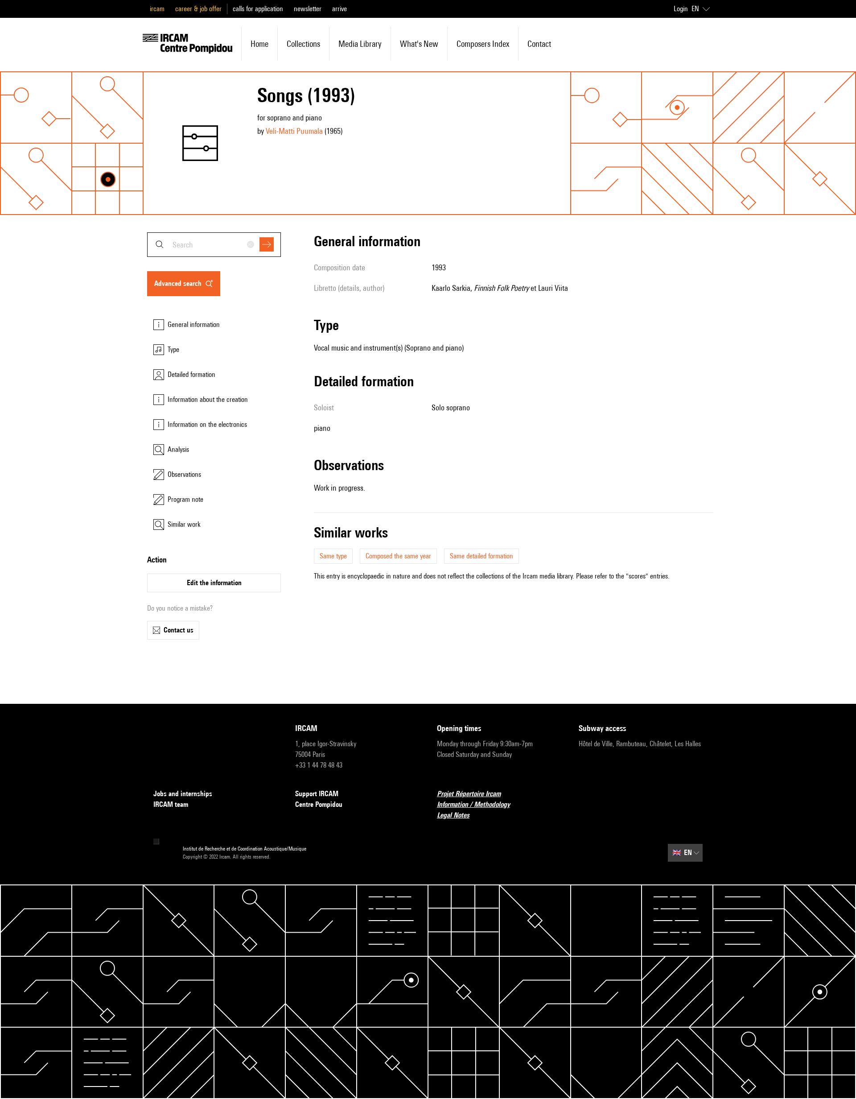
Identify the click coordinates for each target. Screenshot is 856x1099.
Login (681, 8)
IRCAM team (170, 804)
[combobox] (214, 244)
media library (360, 44)
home (259, 44)
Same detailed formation (481, 556)
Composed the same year (398, 556)
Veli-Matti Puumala (294, 131)
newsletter (307, 8)
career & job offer (198, 8)
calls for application (258, 8)
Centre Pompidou (318, 804)
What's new (419, 44)
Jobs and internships (182, 793)
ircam (157, 8)
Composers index (483, 44)
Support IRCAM (316, 793)
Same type (333, 556)
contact (539, 44)
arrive (339, 8)
